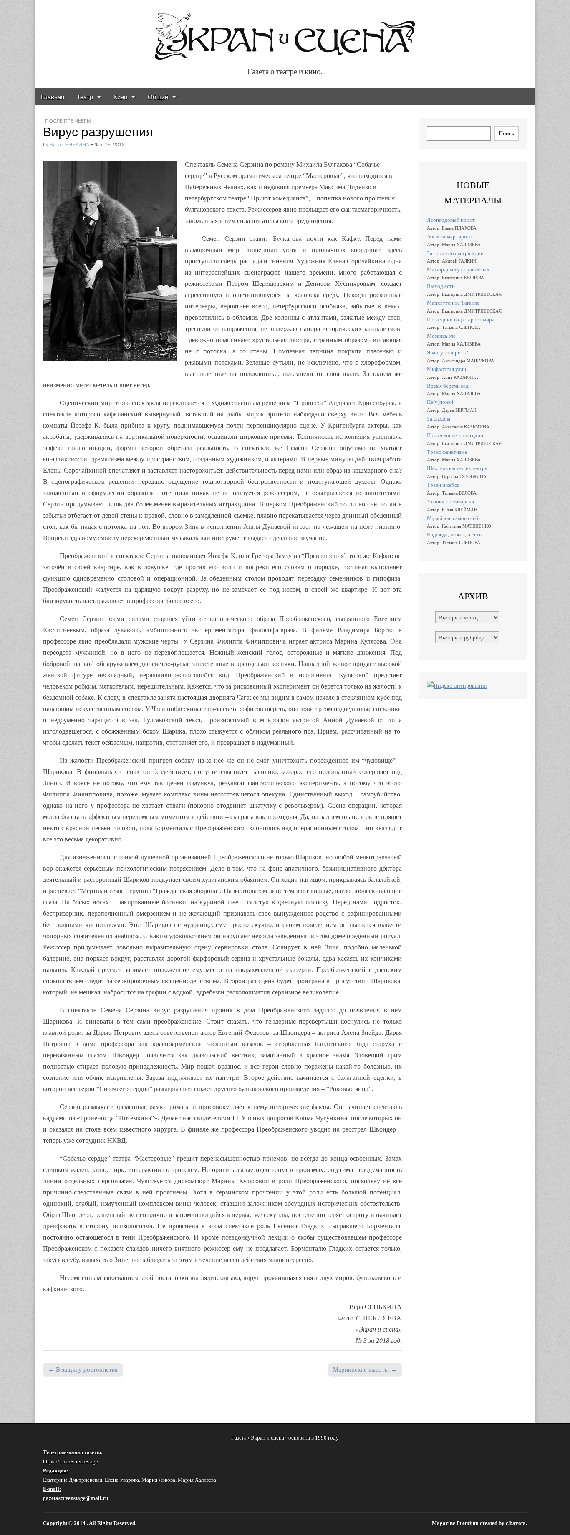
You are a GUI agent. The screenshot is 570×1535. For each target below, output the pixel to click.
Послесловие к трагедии (455, 435)
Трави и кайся (443, 485)
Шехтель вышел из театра (457, 468)
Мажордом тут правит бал (458, 269)
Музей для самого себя (454, 518)
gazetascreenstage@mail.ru (75, 1498)
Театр (85, 96)
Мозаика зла (441, 336)
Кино (120, 96)
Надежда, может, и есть (454, 534)
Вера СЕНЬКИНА (69, 144)
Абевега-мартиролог (450, 236)
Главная (52, 96)
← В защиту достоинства (83, 1369)
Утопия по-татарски (450, 501)
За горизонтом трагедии (455, 253)
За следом (438, 419)
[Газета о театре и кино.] (285, 32)
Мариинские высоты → (365, 1369)
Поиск (507, 133)
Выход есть (440, 286)
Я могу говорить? (447, 352)
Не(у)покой (440, 402)
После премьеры (68, 120)
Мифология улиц (446, 369)
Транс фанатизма (447, 452)
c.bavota (516, 1523)
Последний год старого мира (460, 319)
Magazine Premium (455, 1523)
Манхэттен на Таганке (453, 303)
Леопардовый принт (451, 220)
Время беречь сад (448, 386)
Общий (158, 96)
